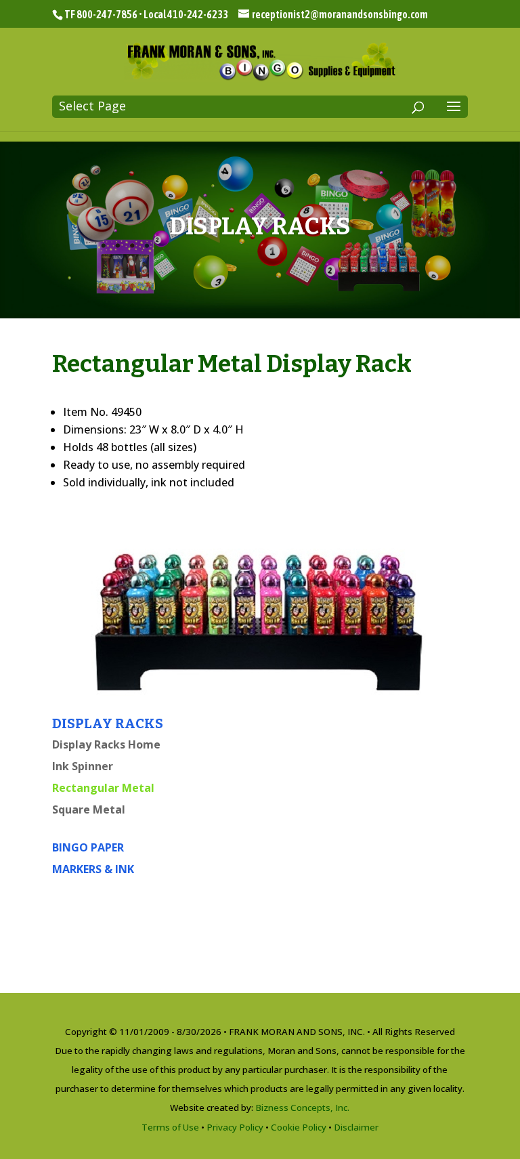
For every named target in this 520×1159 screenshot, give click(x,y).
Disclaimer (356, 1127)
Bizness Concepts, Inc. (302, 1107)
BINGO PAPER (88, 847)
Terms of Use (170, 1127)
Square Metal (88, 809)
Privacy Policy (235, 1127)
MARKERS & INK (93, 869)
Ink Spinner (82, 766)
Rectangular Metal (103, 787)
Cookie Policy (298, 1127)
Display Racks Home (106, 744)
